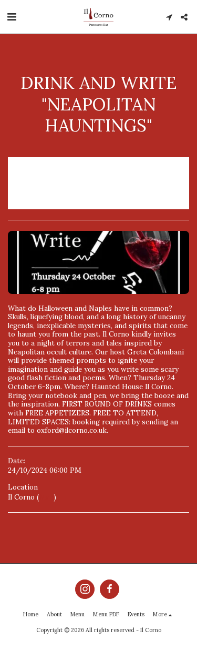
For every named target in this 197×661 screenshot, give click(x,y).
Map (46, 497)
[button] (11, 16)
